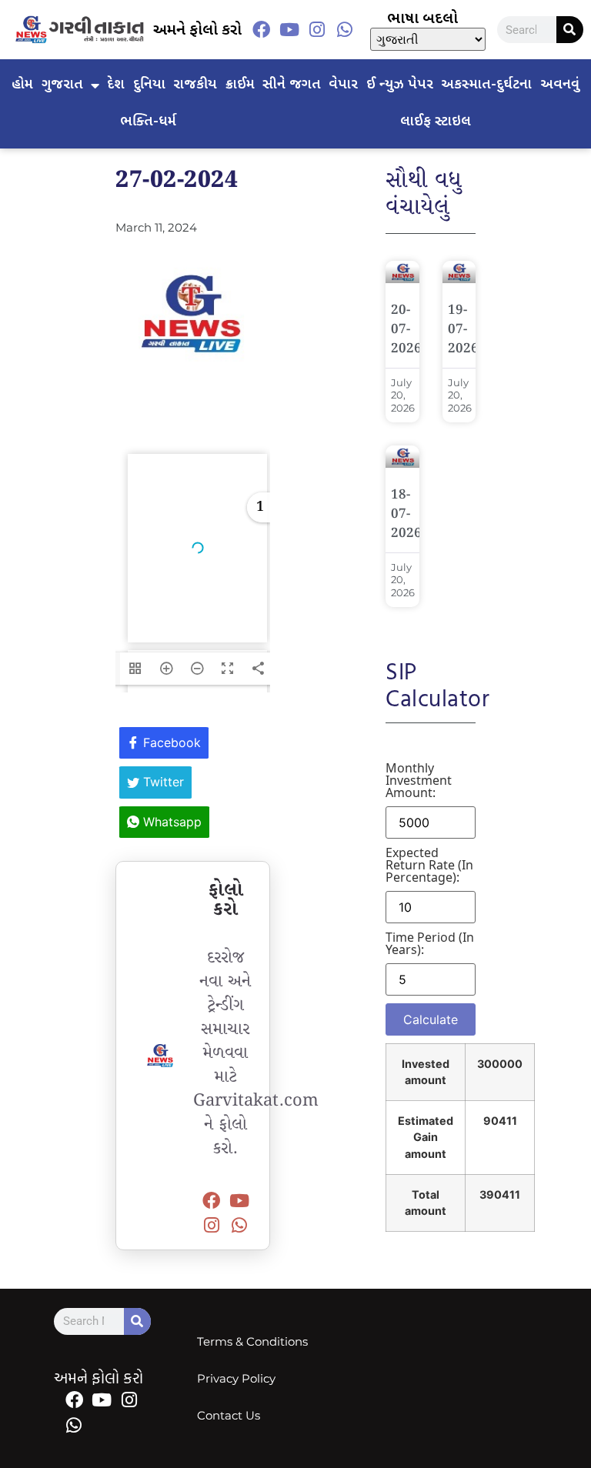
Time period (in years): (430, 943)
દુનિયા (149, 85)
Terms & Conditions (252, 1341)
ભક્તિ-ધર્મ (148, 122)
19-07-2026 (463, 330)
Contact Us (228, 1415)
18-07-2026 (406, 514)
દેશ (116, 85)
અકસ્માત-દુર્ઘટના (486, 85)
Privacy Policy (236, 1378)
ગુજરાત (62, 85)
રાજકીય (195, 85)
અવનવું (559, 85)
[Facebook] (261, 30)
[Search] (569, 29)
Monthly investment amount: (419, 780)
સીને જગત (291, 85)
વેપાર (343, 85)
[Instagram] (317, 30)
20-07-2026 (406, 330)
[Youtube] (289, 30)
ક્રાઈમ (240, 85)
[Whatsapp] (344, 30)
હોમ (22, 85)
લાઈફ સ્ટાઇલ (435, 122)
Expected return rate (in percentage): (429, 864)
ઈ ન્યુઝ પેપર (399, 85)
